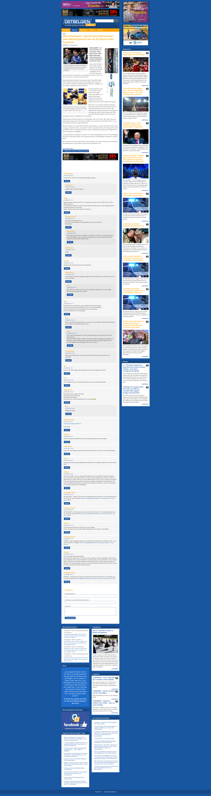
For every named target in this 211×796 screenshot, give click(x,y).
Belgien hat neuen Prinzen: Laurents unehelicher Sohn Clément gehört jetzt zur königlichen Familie (76, 764)
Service (92, 30)
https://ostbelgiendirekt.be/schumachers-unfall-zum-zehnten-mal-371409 (94, 578)
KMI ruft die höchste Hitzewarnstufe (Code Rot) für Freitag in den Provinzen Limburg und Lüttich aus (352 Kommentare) (106, 762)
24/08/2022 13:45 (70, 353)
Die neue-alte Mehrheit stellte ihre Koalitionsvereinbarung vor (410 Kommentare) (105, 752)
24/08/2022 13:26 (70, 320)
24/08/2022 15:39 (68, 380)
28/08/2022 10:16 (69, 249)
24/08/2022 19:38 (68, 448)
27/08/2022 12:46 (68, 494)
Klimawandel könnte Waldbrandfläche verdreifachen (74, 768)
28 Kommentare (74, 45)
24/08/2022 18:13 (68, 436)
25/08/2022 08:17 (70, 274)
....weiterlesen (114, 668)
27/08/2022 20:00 (70, 187)
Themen (74, 30)
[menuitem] (65, 30)
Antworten (67, 181)
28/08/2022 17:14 (68, 538)
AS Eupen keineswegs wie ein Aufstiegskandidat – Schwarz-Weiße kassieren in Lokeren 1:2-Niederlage (76, 783)
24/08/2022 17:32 (70, 218)
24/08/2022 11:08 (68, 175)
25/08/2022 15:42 (70, 408)
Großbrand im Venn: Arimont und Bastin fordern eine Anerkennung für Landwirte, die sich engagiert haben (75, 643)
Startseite (66, 30)
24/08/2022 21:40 (71, 333)
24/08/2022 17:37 (68, 421)
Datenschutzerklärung (110, 791)
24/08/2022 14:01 (68, 368)
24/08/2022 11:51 (68, 200)
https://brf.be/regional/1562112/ (72, 423)
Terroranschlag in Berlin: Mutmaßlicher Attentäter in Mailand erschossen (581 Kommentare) (105, 728)
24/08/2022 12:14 (68, 303)
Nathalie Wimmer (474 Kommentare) (104, 738)
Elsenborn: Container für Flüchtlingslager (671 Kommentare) (105, 723)
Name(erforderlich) (70, 593)
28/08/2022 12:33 (68, 525)
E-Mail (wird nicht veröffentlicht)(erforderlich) (77, 600)
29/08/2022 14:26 (68, 554)
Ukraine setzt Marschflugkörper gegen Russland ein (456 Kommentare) (105, 741)
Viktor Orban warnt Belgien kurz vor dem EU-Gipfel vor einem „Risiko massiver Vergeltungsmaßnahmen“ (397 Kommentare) (105, 757)
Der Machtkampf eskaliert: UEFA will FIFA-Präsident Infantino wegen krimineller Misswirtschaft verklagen (75, 636)
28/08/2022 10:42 (68, 509)
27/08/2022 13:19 (71, 287)
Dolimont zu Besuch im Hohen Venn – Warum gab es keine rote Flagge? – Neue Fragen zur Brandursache (76, 659)
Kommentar (68, 606)
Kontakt (100, 30)
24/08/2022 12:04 (68, 263)
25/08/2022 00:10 (68, 460)
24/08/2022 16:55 (68, 391)
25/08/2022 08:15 (71, 233)
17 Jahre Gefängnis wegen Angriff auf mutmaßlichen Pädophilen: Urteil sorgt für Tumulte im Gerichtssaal (76, 744)
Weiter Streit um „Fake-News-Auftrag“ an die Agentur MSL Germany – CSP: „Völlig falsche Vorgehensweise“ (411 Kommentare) (105, 747)
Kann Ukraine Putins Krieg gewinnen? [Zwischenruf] (74, 778)
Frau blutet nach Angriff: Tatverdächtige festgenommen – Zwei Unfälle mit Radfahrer (75, 749)
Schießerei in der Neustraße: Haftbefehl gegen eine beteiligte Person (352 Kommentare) (106, 768)
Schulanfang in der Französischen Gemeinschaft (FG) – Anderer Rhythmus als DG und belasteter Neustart (76, 755)
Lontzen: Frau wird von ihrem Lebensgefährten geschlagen (75, 759)
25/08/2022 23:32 (68, 474)
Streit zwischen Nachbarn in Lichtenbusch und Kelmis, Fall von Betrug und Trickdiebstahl (75, 773)
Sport (64, 33)
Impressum (98, 791)
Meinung (83, 30)
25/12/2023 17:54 (68, 574)
